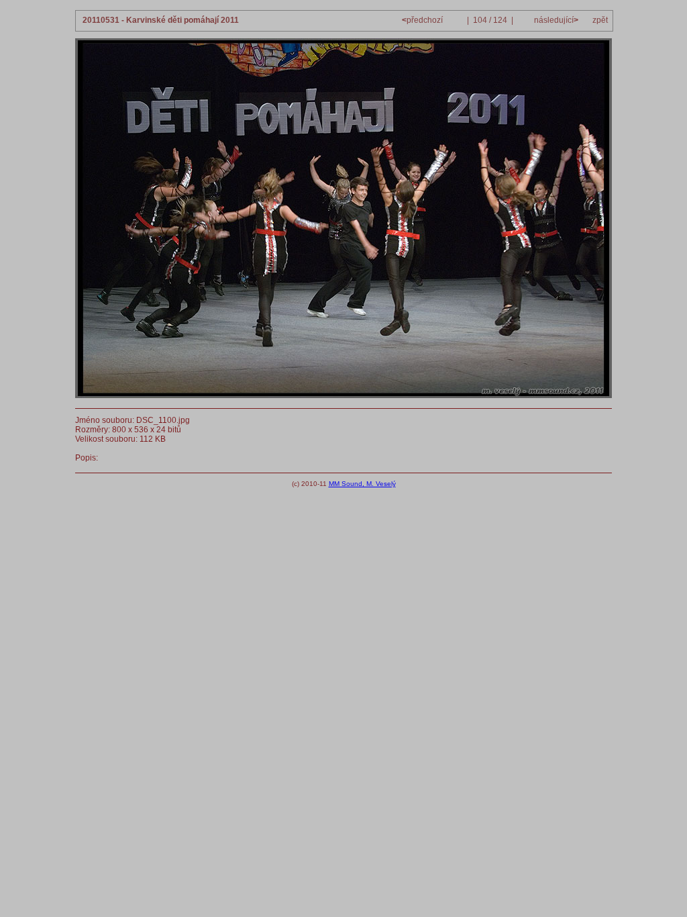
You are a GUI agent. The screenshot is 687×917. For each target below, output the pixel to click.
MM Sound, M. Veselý (362, 483)
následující (555, 20)
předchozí (423, 20)
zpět (600, 20)
